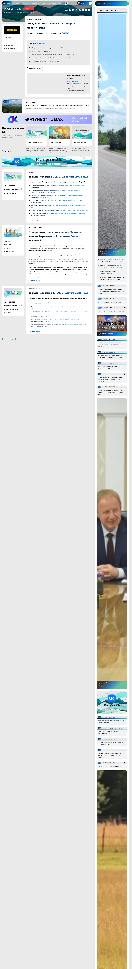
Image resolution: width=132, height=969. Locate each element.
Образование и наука (115, 728)
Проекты (25, 3)
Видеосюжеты (35, 3)
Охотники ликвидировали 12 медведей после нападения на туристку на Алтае (111, 266)
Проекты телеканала (13, 127)
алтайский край (10, 48)
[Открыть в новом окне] (73, 10)
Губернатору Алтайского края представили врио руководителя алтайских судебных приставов (110, 685)
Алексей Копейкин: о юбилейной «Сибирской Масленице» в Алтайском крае (53, 55)
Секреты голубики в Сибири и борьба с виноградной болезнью (50, 48)
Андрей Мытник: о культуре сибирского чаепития (45, 61)
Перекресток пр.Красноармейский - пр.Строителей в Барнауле (78, 84)
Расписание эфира (107, 334)
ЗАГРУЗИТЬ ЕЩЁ (9, 339)
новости (8, 193)
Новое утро (58, 142)
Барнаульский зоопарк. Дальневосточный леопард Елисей (78, 87)
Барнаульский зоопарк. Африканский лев (75, 90)
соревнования (10, 251)
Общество (112, 286)
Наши (8, 245)
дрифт (7, 43)
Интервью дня (81, 142)
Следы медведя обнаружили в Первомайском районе (108, 272)
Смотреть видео (34, 220)
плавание (8, 249)
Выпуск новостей (37, 142)
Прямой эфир (30, 9)
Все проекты (6, 151)
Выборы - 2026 (56, 3)
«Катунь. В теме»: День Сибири (41, 51)
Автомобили (9, 45)
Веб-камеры (46, 3)
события (15, 193)
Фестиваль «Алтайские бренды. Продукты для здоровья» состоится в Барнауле (112, 278)
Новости (17, 3)
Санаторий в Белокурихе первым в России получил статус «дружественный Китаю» (57, 105)
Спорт (111, 374)
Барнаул (8, 196)
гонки (13, 43)
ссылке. (65, 33)
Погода (112, 299)
